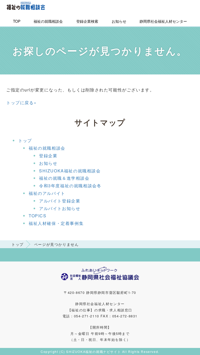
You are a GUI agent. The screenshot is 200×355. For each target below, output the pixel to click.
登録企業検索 (87, 21)
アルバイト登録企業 (59, 201)
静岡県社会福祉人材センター (163, 21)
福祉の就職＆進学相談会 (64, 178)
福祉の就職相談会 (48, 21)
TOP (16, 21)
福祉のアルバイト (47, 193)
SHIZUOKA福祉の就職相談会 (70, 171)
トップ (25, 140)
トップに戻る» (21, 103)
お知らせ (119, 21)
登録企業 (48, 156)
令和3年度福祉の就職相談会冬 (70, 186)
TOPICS (38, 216)
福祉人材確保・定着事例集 (56, 223)
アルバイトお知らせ (59, 208)
